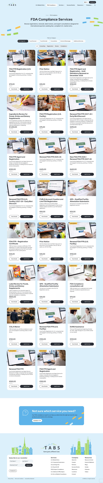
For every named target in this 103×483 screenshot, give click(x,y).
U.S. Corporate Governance (57, 462)
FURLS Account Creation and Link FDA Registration (51, 200)
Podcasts (87, 469)
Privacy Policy (10, 478)
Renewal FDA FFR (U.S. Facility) (79, 242)
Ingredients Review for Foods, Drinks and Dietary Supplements (19, 116)
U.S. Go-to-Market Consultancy (58, 474)
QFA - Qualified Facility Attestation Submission (79, 200)
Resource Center (89, 460)
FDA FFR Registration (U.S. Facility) (20, 70)
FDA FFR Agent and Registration (17, 158)
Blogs (86, 464)
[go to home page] (11, 5)
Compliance (64, 46)
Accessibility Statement (29, 478)
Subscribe (28, 465)
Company (88, 5)
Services (61, 5)
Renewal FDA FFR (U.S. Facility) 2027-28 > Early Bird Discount (20, 201)
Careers (74, 462)
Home (47, 15)
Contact (74, 474)
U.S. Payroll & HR (55, 467)
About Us (74, 460)
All (37, 46)
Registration (50, 46)
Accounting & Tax (55, 464)
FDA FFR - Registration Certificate (18, 242)
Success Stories (71, 5)
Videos (86, 471)
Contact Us (92, 2)
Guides (86, 467)
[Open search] (95, 5)
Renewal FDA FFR (16, 369)
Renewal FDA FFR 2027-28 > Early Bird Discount (81, 115)
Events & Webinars (89, 462)
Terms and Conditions (19, 478)
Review (57, 46)
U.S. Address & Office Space (57, 471)
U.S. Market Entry (40, 5)
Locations (74, 471)
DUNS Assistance (77, 327)
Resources (80, 5)
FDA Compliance (51, 5)
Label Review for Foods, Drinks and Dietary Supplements (18, 286)
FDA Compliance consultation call (76, 285)
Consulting (42, 46)
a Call (37, 420)
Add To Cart (26, 89)
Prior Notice (44, 69)
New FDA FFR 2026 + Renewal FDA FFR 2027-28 (81, 158)
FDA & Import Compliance (57, 469)
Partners (74, 464)
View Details (14, 89)
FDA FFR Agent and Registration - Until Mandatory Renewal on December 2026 (79, 72)
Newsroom (74, 469)
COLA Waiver (14, 327)
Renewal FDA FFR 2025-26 (50, 157)
